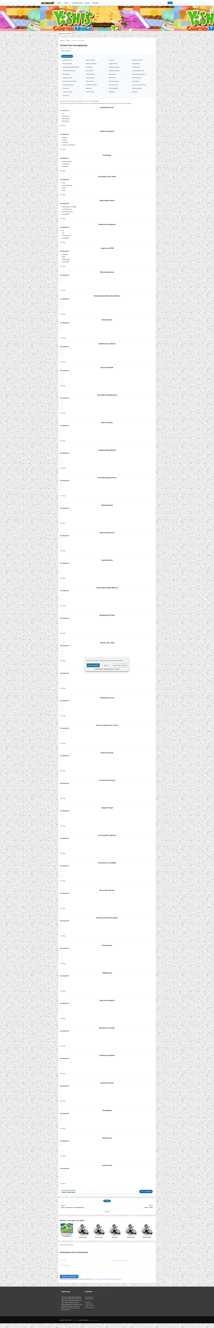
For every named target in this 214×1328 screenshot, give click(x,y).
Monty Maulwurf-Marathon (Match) (71, 67)
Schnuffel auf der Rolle (137, 60)
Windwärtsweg (66, 74)
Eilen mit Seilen (89, 70)
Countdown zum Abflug (91, 84)
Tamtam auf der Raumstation (139, 84)
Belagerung (135, 91)
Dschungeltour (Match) (68, 84)
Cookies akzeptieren (93, 665)
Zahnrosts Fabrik (90, 91)
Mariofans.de (74, 1320)
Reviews (87, 3)
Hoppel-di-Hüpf (135, 81)
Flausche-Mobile (136, 67)
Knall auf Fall (66, 95)
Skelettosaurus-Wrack (114, 67)
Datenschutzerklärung (108, 669)
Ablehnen (106, 665)
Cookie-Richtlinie (99, 669)
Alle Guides (107, 1201)
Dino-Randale (89, 67)
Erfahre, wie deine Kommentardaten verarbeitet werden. (107, 1279)
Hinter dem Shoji (90, 81)
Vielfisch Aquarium (90, 60)
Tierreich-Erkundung (114, 81)
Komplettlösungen (77, 3)
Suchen (170, 2)
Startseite (62, 40)
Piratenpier (111, 60)
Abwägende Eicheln (67, 77)
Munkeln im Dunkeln (137, 88)
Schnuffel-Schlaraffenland (69, 70)
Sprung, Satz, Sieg (90, 77)
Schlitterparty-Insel (136, 77)
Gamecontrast (88, 1304)
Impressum (116, 669)
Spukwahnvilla (112, 74)
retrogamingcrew (89, 1307)
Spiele (66, 3)
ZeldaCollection (89, 1298)
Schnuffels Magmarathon (138, 70)
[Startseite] (48, 3)
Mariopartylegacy (89, 1297)
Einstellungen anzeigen (120, 665)
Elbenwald (87, 1302)
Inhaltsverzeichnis (67, 56)
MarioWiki (95, 3)
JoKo (63, 48)
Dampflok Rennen (67, 60)
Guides (68, 40)
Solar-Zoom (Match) (113, 88)
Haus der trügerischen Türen (69, 81)
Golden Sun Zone (89, 1305)
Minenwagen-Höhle (67, 63)
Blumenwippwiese (136, 63)
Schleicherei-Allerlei (67, 91)
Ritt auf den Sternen (113, 84)
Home (59, 3)
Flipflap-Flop (89, 88)
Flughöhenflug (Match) (114, 70)
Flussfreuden (66, 88)
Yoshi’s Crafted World (66, 50)
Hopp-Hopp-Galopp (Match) (138, 74)
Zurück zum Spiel (66, 33)
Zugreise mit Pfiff (113, 63)
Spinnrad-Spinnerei (90, 74)
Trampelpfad (112, 91)
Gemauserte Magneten (91, 63)
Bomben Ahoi (112, 77)
